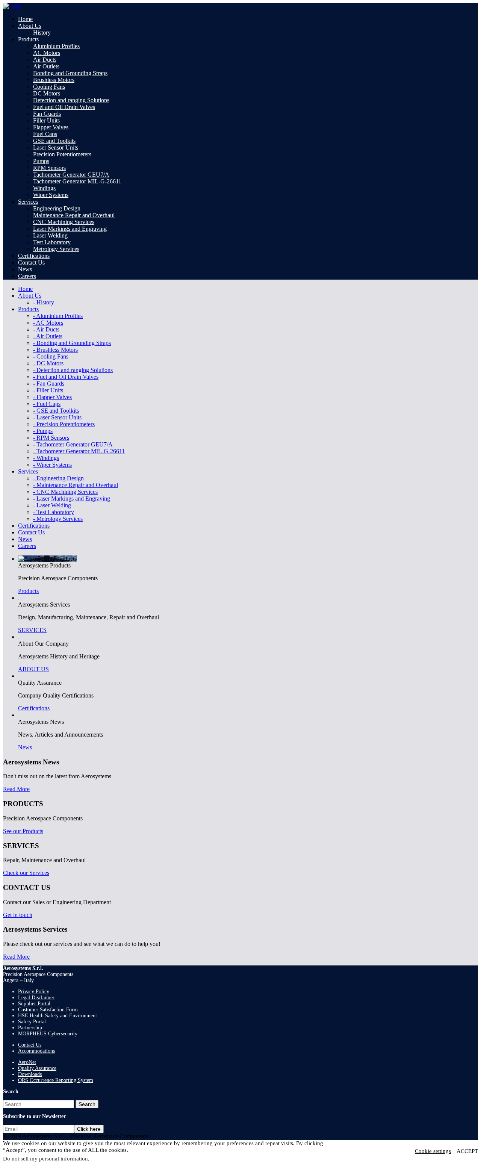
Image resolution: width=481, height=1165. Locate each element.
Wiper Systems (50, 195)
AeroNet (27, 1062)
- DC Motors (48, 363)
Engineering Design (56, 208)
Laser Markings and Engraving (70, 228)
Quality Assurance (37, 1068)
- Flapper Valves (52, 397)
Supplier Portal (34, 1003)
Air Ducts (44, 59)
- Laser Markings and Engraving (71, 498)
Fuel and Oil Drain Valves (64, 107)
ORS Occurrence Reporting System (55, 1080)
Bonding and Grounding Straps (70, 73)
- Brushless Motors (55, 349)
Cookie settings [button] (433, 1151)
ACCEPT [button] (467, 1151)
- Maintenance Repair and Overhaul (75, 485)
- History (43, 302)
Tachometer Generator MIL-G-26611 (77, 181)
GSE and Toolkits (54, 141)
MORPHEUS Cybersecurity (47, 1033)
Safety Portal (32, 1021)
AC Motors (46, 53)
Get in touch (17, 915)
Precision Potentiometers (62, 154)
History (42, 32)
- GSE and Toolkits (56, 410)
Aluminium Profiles (56, 46)
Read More (16, 789)
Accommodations (36, 1051)
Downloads (30, 1074)
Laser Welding (50, 235)
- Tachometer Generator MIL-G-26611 (79, 451)
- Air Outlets (47, 336)
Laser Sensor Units (55, 147)
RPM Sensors (49, 168)
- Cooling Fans (50, 356)
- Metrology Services (58, 519)
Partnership (30, 1027)
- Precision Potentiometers (64, 424)
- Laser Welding (52, 505)
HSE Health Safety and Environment (57, 1015)
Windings (44, 188)
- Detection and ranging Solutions (73, 370)
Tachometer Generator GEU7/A (71, 174)
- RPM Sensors (51, 437)
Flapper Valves (50, 127)
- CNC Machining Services (65, 492)
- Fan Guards (48, 383)
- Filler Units (48, 390)
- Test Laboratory (53, 512)
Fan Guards (47, 113)
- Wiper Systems (52, 464)
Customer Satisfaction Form (48, 1009)
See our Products (23, 831)
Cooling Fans (49, 86)
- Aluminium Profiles (58, 316)
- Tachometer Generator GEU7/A (73, 444)
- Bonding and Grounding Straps (72, 343)
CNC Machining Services (63, 222)
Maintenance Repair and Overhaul (74, 215)
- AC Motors (48, 322)
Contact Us (29, 1045)
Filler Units (46, 120)
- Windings (46, 458)
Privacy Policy (33, 991)
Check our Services (26, 873)
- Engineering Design (58, 478)
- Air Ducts (46, 329)
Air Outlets (46, 66)
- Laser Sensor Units (57, 417)
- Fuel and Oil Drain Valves (65, 377)
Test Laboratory (52, 242)
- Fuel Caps (47, 404)
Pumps (41, 161)
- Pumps (43, 431)
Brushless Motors (53, 80)
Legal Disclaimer (36, 997)
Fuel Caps (45, 134)
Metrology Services (56, 249)
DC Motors (46, 93)
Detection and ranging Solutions (71, 100)
